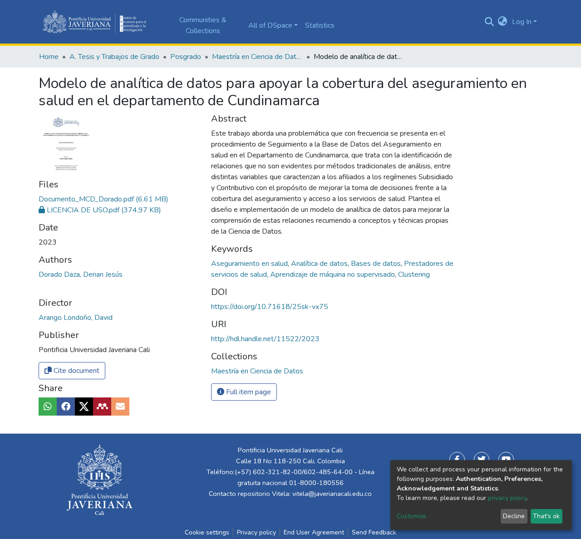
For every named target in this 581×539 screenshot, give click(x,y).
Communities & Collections (202, 25)
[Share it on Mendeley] (102, 406)
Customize (411, 516)
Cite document (75, 371)
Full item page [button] (247, 392)
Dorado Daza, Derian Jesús (81, 274)
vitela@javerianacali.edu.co (332, 493)
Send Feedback (374, 532)
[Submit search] (489, 22)
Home (49, 57)
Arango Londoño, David (76, 318)
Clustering (414, 274)
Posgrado (185, 57)
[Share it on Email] (120, 406)
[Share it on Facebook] (66, 406)
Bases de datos (377, 264)
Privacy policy (256, 532)
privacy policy (507, 498)
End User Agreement (314, 532)
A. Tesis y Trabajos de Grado (114, 57)
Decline (514, 516)
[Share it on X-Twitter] (84, 406)
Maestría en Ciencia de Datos (257, 57)
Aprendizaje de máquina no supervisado (333, 274)
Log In (522, 22)
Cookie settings (207, 532)
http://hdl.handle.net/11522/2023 (265, 339)
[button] (502, 21)
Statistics (320, 25)
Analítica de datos (320, 264)
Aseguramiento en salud (250, 264)
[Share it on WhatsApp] (48, 406)
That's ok (546, 516)
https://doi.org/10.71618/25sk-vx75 (269, 307)
